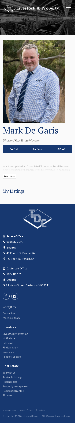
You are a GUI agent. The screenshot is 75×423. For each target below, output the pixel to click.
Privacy (30, 410)
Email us (11, 247)
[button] (60, 149)
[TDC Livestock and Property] (31, 8)
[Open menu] (68, 7)
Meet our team (10, 410)
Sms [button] (39, 149)
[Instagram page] (14, 296)
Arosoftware (64, 416)
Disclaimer (41, 410)
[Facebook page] (6, 296)
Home (22, 410)
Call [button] (15, 149)
